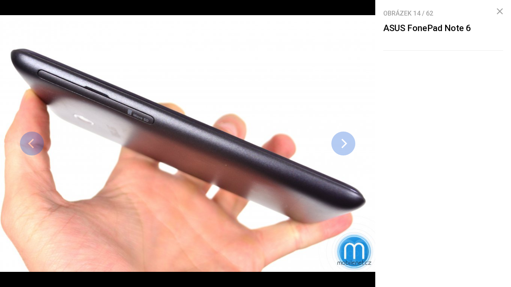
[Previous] (32, 143)
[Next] (343, 143)
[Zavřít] (499, 12)
